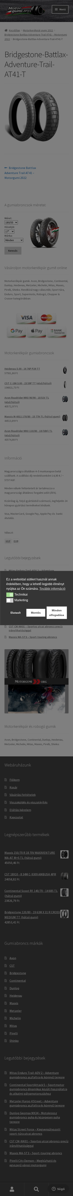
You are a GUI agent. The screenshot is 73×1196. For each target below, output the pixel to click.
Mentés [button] (36, 612)
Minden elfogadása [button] (56, 613)
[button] (9, 595)
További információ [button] (52, 588)
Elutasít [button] (16, 612)
